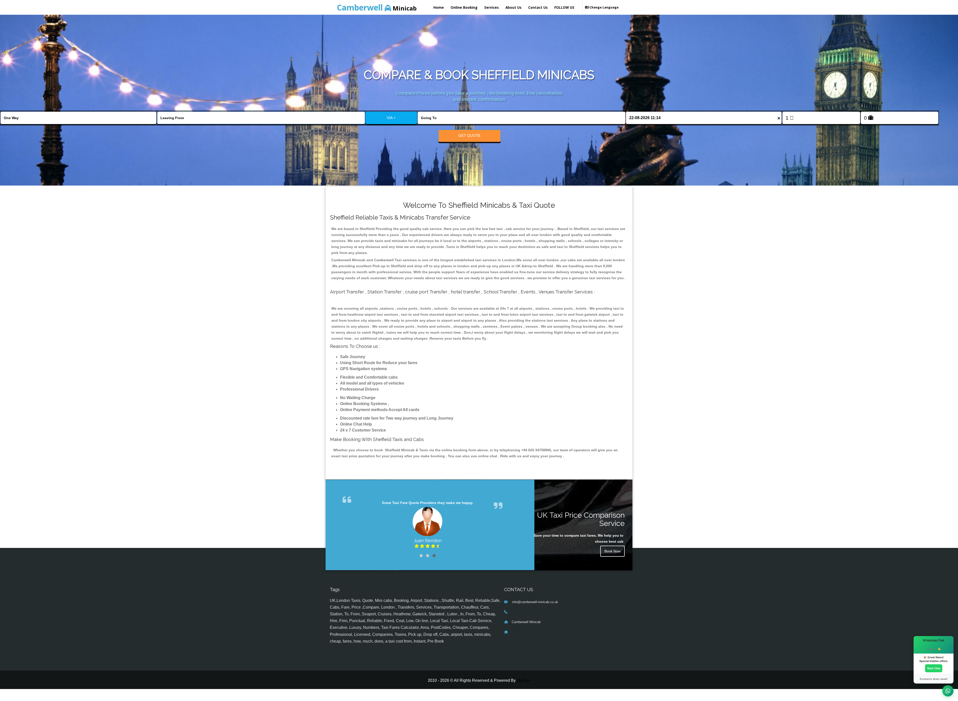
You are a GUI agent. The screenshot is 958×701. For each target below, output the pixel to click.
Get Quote (469, 135)
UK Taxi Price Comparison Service (581, 519)
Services (491, 7)
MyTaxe (523, 692)
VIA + (391, 118)
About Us (513, 7)
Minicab (377, 7)
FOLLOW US (564, 7)
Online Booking (464, 7)
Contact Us (538, 7)
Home (438, 7)
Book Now (612, 551)
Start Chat (933, 668)
